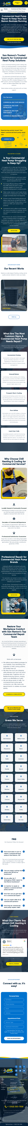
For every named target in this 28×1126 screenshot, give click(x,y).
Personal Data (14, 996)
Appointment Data (14, 1018)
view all (14, 317)
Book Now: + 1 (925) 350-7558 (14, 1124)
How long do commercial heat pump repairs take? (12, 906)
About (2, 1082)
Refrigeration (13, 1091)
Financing (22, 1082)
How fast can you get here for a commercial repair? (13, 894)
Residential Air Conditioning (13, 1086)
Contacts (3, 1089)
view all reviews (14, 964)
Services (3, 1084)
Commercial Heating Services (13, 116)
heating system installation (16, 189)
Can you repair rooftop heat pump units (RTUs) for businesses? (13, 872)
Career (21, 1084)
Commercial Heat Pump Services (13, 102)
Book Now (14, 230)
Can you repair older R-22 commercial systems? (12, 900)
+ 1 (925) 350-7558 (15, 1106)
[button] (3, 296)
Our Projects (3, 1087)
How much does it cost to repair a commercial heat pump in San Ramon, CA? (12, 853)
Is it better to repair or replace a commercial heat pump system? (13, 887)
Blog (21, 1087)
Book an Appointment (14, 1038)
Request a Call (17, 3)
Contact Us (7, 139)
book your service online (14, 42)
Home (5, 9)
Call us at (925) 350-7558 (14, 39)
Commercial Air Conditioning (13, 1083)
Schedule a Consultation (14, 694)
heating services (19, 198)
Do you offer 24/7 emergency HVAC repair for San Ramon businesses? (13, 880)
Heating (12, 1089)
